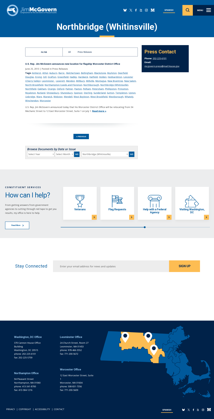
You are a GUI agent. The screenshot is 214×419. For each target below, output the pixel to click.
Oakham (42, 88)
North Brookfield (34, 84)
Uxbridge (30, 96)
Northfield (30, 88)
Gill (45, 76)
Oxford (60, 88)
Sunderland (100, 92)
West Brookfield (98, 96)
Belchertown (73, 73)
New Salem (130, 80)
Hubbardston (115, 76)
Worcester (45, 100)
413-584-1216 (25, 390)
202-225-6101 (160, 58)
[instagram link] (146, 10)
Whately (129, 96)
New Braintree (115, 80)
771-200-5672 (71, 353)
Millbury (80, 80)
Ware (39, 96)
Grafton (52, 76)
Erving (38, 76)
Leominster (48, 80)
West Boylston (81, 96)
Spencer (78, 92)
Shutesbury (66, 92)
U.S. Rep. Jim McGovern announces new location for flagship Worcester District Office (72, 63)
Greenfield (62, 76)
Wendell (68, 96)
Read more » (99, 111)
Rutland (41, 92)
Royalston (30, 92)
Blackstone (100, 73)
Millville (90, 80)
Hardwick (83, 76)
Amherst (36, 73)
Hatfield (93, 76)
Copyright (25, 409)
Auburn (53, 73)
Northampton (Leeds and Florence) (63, 84)
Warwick (47, 96)
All (69, 51)
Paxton (78, 88)
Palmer (69, 88)
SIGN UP (184, 266)
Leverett (60, 80)
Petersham (98, 88)
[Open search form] (187, 10)
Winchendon (32, 100)
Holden (103, 76)
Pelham (87, 88)
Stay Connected (31, 266)
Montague (100, 80)
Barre (61, 73)
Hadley (73, 76)
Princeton (123, 88)
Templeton (121, 92)
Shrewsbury (53, 92)
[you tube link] (141, 10)
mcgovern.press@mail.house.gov (161, 66)
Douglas (29, 76)
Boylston (112, 73)
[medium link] (153, 10)
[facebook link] (136, 10)
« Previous (81, 136)
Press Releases (85, 51)
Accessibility (42, 409)
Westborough (116, 96)
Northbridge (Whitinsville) (114, 84)
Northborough (91, 84)
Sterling (88, 92)
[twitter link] (131, 10)
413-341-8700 (29, 386)
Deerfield (123, 73)
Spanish (168, 10)
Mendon (70, 80)
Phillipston (111, 88)
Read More (15, 225)
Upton (132, 92)
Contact (59, 409)
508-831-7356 (75, 386)
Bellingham (87, 73)
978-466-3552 (75, 350)
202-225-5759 (25, 357)
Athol (45, 73)
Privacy (10, 409)
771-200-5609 (71, 390)
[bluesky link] (125, 10)
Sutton (110, 92)
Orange (52, 88)
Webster (58, 96)
